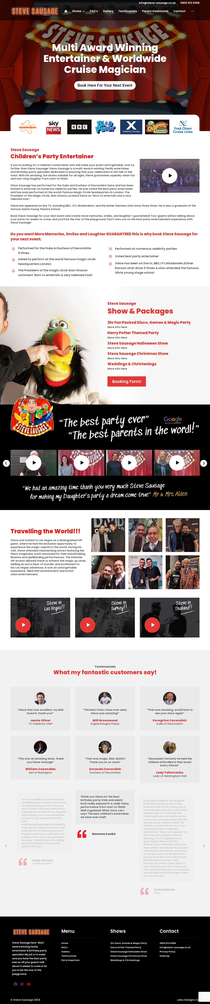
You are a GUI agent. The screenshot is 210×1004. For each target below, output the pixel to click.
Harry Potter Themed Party (125, 947)
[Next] (203, 463)
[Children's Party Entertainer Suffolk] (34, 11)
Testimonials (68, 955)
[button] (192, 11)
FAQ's (64, 947)
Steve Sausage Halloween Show (128, 951)
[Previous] (6, 463)
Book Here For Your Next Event (104, 85)
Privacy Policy (167, 951)
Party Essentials (70, 960)
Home (64, 943)
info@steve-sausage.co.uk (175, 947)
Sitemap (164, 955)
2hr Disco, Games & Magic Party (128, 943)
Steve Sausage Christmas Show (128, 955)
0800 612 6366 (168, 943)
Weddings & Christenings (125, 960)
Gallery (65, 951)
